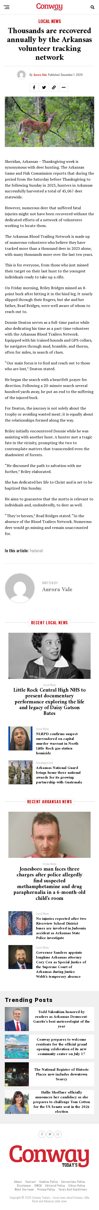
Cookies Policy (48, 1181)
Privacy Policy (46, 1189)
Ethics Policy (76, 1185)
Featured (36, 551)
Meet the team (24, 1189)
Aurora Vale (40, 75)
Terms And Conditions (72, 1189)
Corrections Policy (73, 1181)
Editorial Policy (55, 1185)
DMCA (38, 1185)
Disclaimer (24, 1185)
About (18, 1181)
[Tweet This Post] (44, 87)
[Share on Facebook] (34, 87)
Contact (30, 1181)
